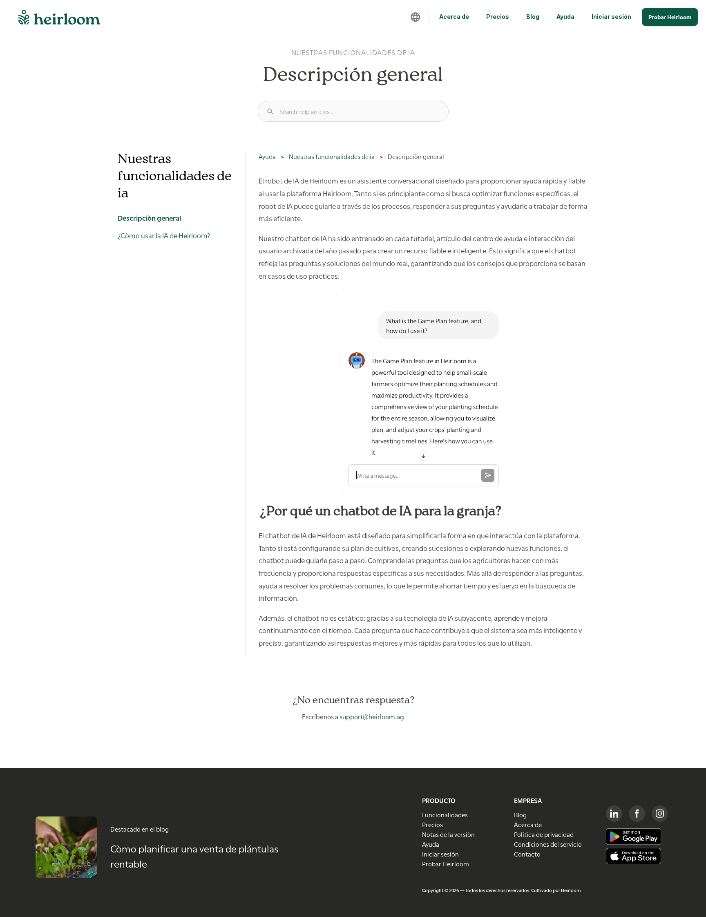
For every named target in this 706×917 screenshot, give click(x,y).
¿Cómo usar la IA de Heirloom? (164, 235)
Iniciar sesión (611, 16)
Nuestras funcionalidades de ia (332, 156)
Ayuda (565, 16)
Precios (497, 16)
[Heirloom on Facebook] (637, 813)
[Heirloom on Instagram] (660, 813)
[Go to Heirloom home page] (59, 19)
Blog (532, 16)
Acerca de (454, 16)
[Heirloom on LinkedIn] (614, 813)
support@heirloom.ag (372, 716)
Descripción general (149, 217)
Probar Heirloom (669, 17)
